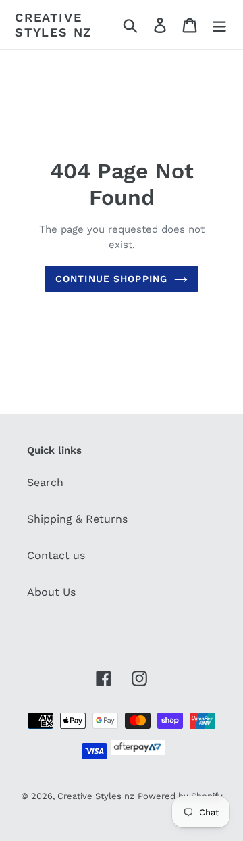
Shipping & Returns (77, 518)
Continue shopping (111, 278)
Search (45, 482)
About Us (51, 591)
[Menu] (219, 24)
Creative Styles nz (53, 24)
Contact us (56, 555)
